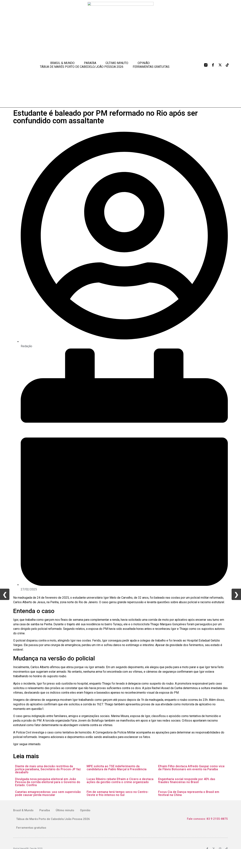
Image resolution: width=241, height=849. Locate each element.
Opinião (144, 63)
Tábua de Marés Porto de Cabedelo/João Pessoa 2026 (81, 67)
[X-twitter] (220, 65)
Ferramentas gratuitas (151, 67)
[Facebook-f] (213, 65)
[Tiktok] (227, 65)
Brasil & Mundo (62, 63)
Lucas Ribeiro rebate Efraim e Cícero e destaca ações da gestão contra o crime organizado (120, 780)
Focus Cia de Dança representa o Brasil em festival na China (188, 793)
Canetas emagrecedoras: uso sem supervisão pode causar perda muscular (48, 793)
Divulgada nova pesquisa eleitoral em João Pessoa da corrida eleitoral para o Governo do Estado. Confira (47, 782)
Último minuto (117, 63)
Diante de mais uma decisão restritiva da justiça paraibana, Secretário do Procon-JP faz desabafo (48, 769)
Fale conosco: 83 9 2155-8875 (207, 818)
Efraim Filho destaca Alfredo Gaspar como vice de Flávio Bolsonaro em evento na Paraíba (191, 767)
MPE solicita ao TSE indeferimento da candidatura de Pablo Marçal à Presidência (116, 767)
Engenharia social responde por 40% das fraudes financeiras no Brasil (186, 780)
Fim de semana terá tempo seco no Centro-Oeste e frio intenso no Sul (118, 793)
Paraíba (90, 63)
